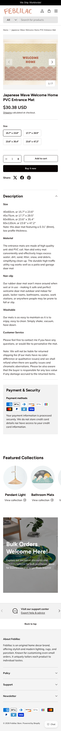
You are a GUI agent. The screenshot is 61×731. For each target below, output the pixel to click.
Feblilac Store (16, 723)
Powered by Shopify (31, 723)
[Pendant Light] (15, 478)
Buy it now (30, 168)
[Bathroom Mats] (43, 478)
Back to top (31, 623)
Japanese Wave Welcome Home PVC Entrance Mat (33, 30)
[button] (49, 11)
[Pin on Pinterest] (28, 177)
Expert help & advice (33, 612)
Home (5, 30)
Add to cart (41, 158)
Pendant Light (15, 495)
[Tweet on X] (15, 177)
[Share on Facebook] (22, 177)
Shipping (7, 112)
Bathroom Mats (42, 495)
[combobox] (30, 19)
